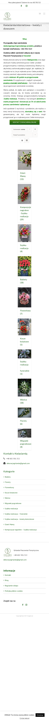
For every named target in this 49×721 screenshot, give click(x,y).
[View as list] (26, 140)
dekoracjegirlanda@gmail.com (18, 463)
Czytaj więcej (24, 718)
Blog (6, 580)
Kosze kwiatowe (11, 492)
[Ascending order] (35, 129)
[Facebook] (23, 605)
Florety (7, 482)
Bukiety (7, 477)
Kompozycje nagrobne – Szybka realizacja (21, 529)
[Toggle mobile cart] (40, 13)
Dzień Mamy (9, 524)
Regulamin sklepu (11, 585)
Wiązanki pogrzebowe (13, 503)
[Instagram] (26, 605)
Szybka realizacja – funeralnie (16, 514)
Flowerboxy (9, 487)
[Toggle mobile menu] (44, 13)
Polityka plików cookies (14, 591)
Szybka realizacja (11, 508)
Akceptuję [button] (40, 715)
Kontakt (8, 575)
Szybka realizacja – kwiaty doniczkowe (19, 519)
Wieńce (7, 498)
